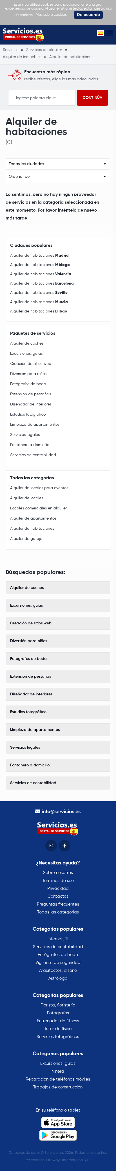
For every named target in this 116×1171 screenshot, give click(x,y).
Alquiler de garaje (26, 539)
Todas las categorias (58, 912)
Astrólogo (57, 978)
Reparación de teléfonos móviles (58, 1079)
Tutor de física (58, 1029)
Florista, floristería (58, 1005)
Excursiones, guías (26, 354)
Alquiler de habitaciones (39, 256)
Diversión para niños (28, 374)
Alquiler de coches (26, 343)
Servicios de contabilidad (33, 455)
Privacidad (58, 888)
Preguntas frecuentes (58, 904)
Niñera (58, 1071)
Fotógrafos (58, 1013)
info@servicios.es (61, 811)
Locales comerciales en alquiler (38, 508)
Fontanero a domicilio (29, 445)
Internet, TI (58, 939)
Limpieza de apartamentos (34, 425)
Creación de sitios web (30, 364)
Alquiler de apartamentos (33, 518)
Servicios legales (25, 435)
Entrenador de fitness (58, 1021)
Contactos (58, 896)
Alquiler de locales (26, 498)
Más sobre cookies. (52, 15)
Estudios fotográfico (28, 414)
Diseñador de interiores (31, 404)
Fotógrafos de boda (28, 384)
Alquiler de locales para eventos (39, 488)
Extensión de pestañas (30, 394)
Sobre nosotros (58, 873)
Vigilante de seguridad (58, 963)
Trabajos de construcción (57, 1087)
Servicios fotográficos (58, 1037)
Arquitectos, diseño (58, 970)
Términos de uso (58, 881)
